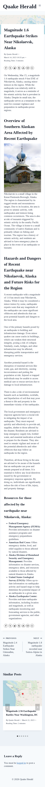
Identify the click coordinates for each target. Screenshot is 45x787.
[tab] (17, 736)
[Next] (37, 707)
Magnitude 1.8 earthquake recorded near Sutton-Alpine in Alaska (34, 647)
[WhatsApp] (32, 68)
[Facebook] (6, 68)
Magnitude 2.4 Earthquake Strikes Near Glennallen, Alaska (10, 647)
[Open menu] (39, 5)
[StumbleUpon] (23, 68)
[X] (10, 68)
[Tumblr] (19, 68)
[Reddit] (14, 68)
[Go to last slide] (7, 707)
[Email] (28, 68)
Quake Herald (12, 54)
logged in (21, 763)
